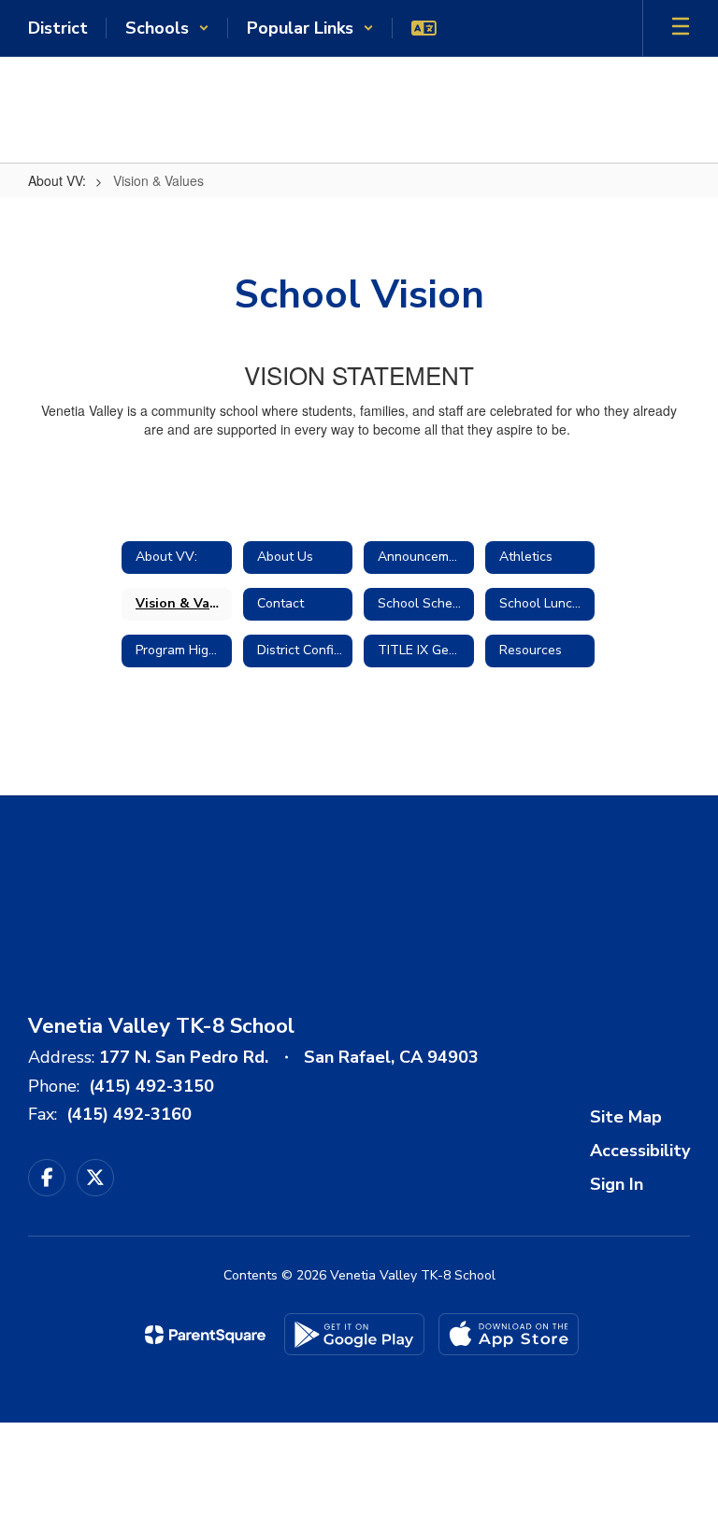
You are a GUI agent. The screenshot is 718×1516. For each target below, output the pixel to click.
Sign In (616, 1184)
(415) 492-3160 (129, 1114)
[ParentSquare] (205, 1335)
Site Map (626, 1117)
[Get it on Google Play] (354, 1334)
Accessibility (640, 1150)
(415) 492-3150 (151, 1086)
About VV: (57, 180)
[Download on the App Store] (508, 1334)
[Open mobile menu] (680, 28)
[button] (167, 28)
